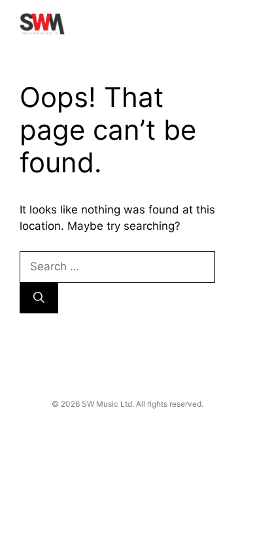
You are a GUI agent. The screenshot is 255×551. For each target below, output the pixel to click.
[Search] (39, 298)
